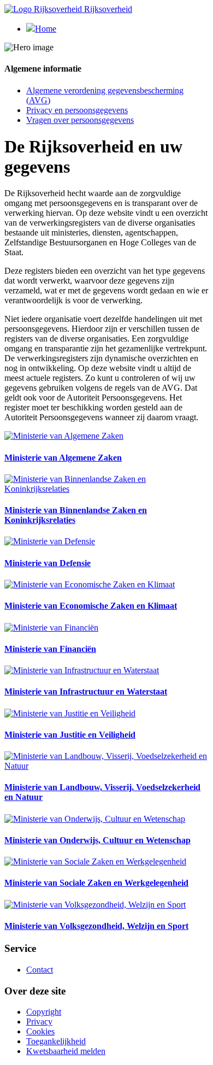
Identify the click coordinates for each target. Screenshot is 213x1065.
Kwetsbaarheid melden (65, 1051)
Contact (39, 969)
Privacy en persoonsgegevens (77, 110)
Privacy (39, 1021)
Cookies (40, 1031)
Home (45, 28)
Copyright (43, 1011)
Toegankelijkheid (56, 1041)
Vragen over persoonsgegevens (80, 120)
